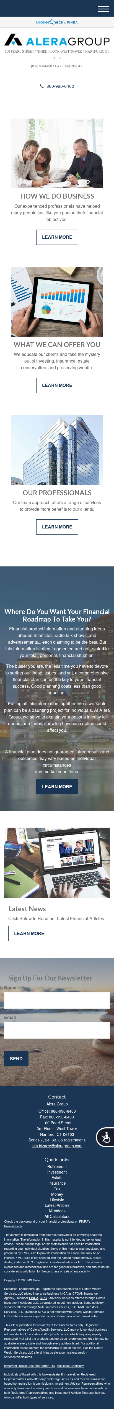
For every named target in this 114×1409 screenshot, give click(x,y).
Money (57, 1194)
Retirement (57, 1166)
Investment (57, 1172)
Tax (57, 1188)
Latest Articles (57, 1205)
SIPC (43, 1297)
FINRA (33, 1297)
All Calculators (57, 1216)
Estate (57, 1177)
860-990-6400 (60, 86)
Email (10, 1017)
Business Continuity (70, 1365)
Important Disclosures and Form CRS (29, 1365)
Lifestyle (57, 1199)
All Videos (57, 1210)
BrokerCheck (13, 1226)
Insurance (57, 1183)
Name (10, 987)
